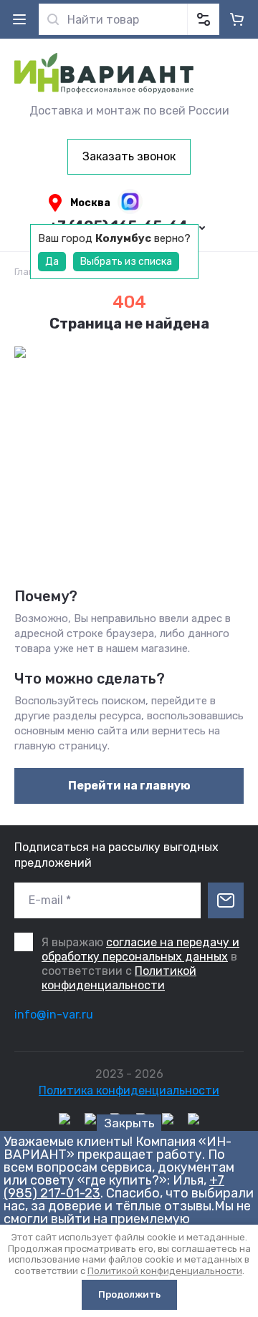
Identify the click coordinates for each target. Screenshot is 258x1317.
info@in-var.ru (53, 1014)
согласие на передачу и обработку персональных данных (140, 949)
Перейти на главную (129, 785)
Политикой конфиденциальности (119, 978)
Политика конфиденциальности (129, 1090)
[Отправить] (226, 900)
